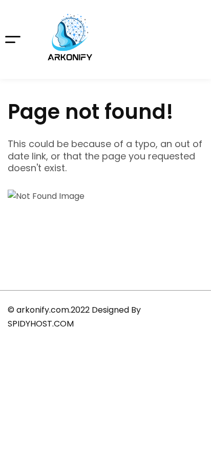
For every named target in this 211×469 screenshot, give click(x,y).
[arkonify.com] (70, 39)
